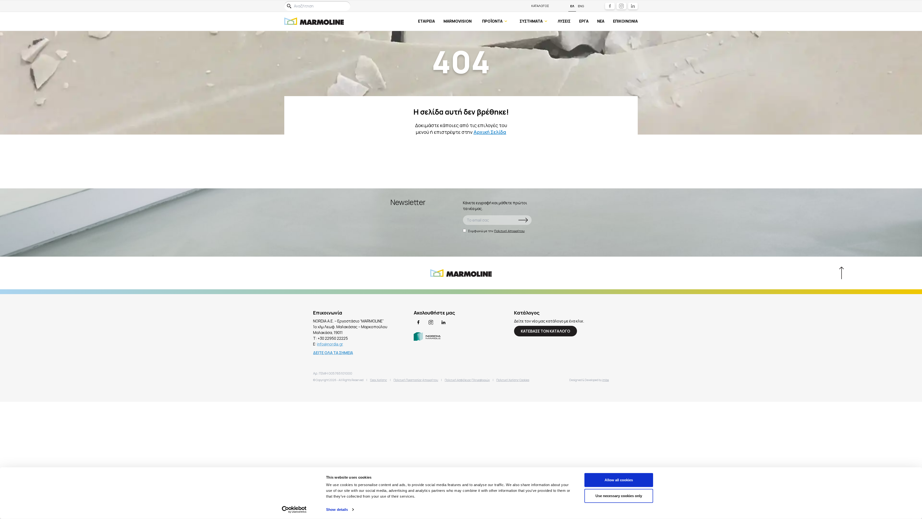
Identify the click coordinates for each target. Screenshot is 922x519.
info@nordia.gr (330, 344)
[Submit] (523, 220)
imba (605, 380)
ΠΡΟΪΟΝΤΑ (492, 21)
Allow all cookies (619, 480)
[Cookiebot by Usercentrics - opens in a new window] (294, 509)
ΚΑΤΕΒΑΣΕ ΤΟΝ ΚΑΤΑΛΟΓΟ (545, 331)
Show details (337, 509)
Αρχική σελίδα (489, 132)
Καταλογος (540, 6)
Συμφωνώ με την (496, 231)
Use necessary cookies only (618, 496)
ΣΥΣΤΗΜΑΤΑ (531, 21)
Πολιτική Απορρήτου (509, 231)
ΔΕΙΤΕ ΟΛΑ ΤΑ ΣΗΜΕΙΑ (333, 352)
